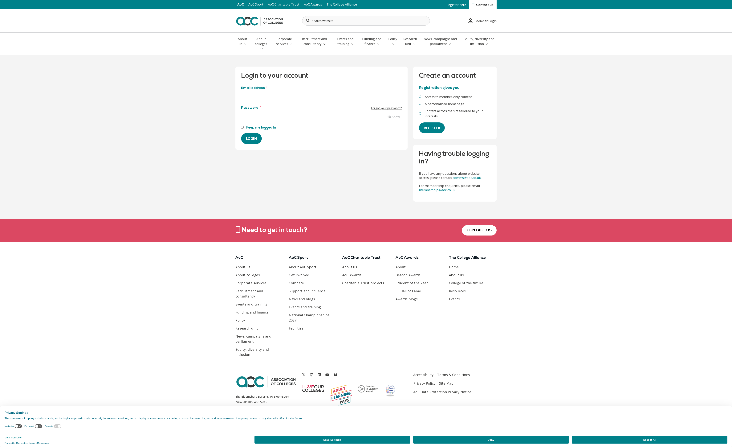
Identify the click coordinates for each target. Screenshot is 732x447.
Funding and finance (371, 41)
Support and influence (307, 291)
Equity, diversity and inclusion (478, 41)
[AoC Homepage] (259, 20)
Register (432, 127)
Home (454, 267)
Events (454, 299)
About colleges (261, 41)
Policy (392, 39)
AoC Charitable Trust (283, 4)
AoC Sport (255, 4)
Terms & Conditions (453, 374)
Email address (254, 88)
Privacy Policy (424, 383)
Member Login (486, 21)
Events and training (345, 41)
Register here (456, 4)
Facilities (296, 328)
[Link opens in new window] (304, 374)
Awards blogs (407, 299)
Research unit (410, 41)
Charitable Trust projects (363, 283)
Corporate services (284, 41)
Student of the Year (412, 283)
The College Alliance (342, 4)
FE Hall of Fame (408, 291)
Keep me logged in (261, 127)
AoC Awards (313, 4)
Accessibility (423, 374)
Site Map (446, 383)
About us (242, 41)
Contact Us (479, 230)
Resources (457, 291)
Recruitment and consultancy (314, 41)
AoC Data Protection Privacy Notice (442, 392)
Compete (296, 283)
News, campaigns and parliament (440, 41)
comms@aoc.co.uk (467, 177)
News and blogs (302, 299)
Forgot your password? (386, 108)
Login (251, 138)
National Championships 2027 (309, 317)
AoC (240, 4)
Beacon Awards (408, 275)
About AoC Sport (302, 267)
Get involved (299, 275)
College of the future (466, 283)
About (401, 267)
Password (321, 108)
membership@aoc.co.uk (437, 190)
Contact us (484, 4)
